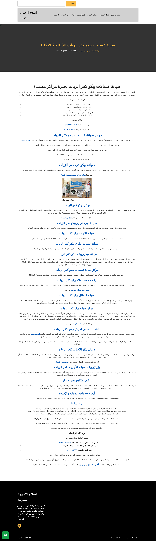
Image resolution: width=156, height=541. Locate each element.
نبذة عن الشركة (66, 218)
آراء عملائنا (77, 403)
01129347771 (72, 450)
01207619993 (70, 129)
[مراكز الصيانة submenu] (97, 14)
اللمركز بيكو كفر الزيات (77, 329)
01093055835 (65, 443)
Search (71, 4)
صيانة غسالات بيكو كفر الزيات (89, 51)
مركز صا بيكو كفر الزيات (76, 308)
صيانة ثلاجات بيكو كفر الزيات (77, 233)
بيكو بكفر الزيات (77, 349)
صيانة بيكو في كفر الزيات (77, 165)
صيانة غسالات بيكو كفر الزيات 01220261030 (78, 45)
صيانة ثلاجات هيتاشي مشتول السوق (73, 175)
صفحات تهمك (77, 324)
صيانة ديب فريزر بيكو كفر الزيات (77, 223)
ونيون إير (82, 464)
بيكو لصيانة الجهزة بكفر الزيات (77, 367)
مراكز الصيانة (25, 140)
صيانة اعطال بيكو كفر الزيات (77, 295)
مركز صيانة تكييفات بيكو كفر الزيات (77, 270)
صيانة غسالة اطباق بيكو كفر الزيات (77, 243)
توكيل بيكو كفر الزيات (77, 205)
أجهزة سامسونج (93, 464)
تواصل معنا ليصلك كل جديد (80, 290)
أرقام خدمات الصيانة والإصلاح (77, 393)
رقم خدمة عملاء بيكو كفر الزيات (76, 280)
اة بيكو (76, 380)
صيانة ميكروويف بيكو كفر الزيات (77, 254)
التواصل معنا (35, 334)
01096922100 (71, 125)
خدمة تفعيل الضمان (62, 362)
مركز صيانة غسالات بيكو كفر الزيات (77, 135)
